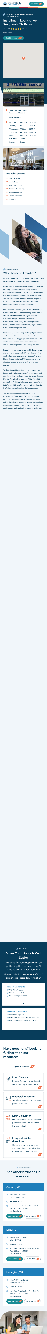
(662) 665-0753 (16, 1201)
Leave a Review (7, 32)
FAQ (24, 359)
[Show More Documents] (23, 1003)
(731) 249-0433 (16, 1287)
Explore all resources (21, 1066)
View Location (13, 1216)
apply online (17, 393)
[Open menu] (5, 4)
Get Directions (31, 1216)
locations (23, 286)
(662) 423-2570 (16, 1244)
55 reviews (26, 29)
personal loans (37, 292)
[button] (23, 58)
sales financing (35, 356)
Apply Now (34, 4)
